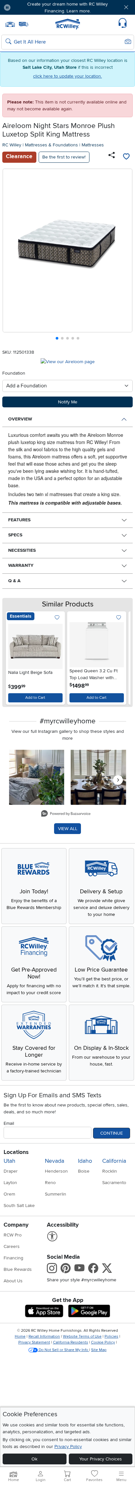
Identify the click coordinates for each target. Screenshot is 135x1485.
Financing (13, 1258)
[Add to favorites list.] (57, 617)
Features (19, 520)
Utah (9, 1161)
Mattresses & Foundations (51, 145)
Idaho (85, 1161)
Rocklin (109, 1171)
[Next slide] (125, 256)
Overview (20, 419)
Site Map (98, 1349)
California (114, 1161)
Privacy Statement (34, 1342)
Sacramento (114, 1182)
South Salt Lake (19, 1205)
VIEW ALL (67, 828)
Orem (9, 1194)
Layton (10, 1182)
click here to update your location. (67, 76)
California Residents (70, 1342)
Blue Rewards (18, 1269)
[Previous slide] (10, 256)
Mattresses (93, 145)
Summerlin (55, 1194)
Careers (12, 1246)
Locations (16, 1152)
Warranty (20, 565)
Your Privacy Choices (100, 1459)
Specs (15, 535)
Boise (83, 1171)
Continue (111, 1133)
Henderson (56, 1171)
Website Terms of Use (82, 1336)
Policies (111, 1336)
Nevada (54, 1161)
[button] (26, 7)
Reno (50, 1182)
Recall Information (44, 1336)
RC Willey (11, 145)
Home (20, 1336)
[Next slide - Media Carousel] (118, 780)
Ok (34, 1459)
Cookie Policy (103, 1342)
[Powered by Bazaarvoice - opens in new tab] (65, 814)
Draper (11, 1171)
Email (9, 1123)
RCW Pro (13, 1235)
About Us (13, 1281)
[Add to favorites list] (126, 157)
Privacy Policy (68, 1446)
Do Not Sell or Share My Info (63, 1349)
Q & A (14, 581)
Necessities (22, 550)
